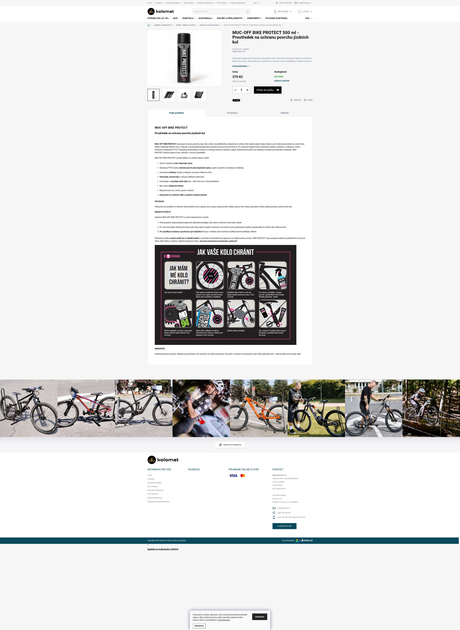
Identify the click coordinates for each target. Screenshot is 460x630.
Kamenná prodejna (173, 3)
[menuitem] (159, 18)
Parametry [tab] (232, 113)
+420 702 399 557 (284, 513)
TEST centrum (222, 3)
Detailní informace (239, 66)
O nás (149, 3)
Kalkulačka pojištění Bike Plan (158, 502)
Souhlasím (259, 617)
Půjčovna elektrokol (238, 3)
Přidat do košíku (265, 90)
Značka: (238, 51)
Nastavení (199, 626)
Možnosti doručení (281, 81)
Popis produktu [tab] (176, 113)
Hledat (247, 11)
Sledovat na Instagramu (232, 445)
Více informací (224, 620)
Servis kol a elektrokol (205, 3)
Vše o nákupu (189, 3)
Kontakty (158, 3)
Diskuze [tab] (285, 113)
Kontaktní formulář (284, 526)
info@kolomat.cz (283, 508)
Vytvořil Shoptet (288, 540)
